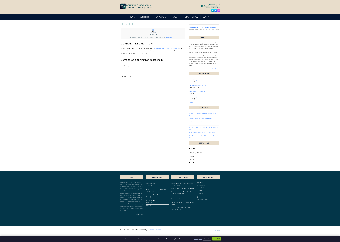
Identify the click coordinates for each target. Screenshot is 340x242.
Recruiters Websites (154, 230)
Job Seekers (144, 17)
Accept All (217, 239)
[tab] (191, 23)
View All (191, 102)
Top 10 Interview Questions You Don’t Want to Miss (202, 132)
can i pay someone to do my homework (166, 48)
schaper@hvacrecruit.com (211, 6)
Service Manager (193, 80)
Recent (196, 23)
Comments (201, 23)
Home (132, 17)
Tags (207, 23)
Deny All (206, 239)
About (175, 17)
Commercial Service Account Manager (199, 85)
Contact (206, 17)
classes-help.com (170, 37)
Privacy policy (198, 239)
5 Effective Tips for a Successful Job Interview (200, 118)
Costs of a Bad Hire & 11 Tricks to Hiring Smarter (202, 27)
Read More (215, 69)
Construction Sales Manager (197, 91)
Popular (191, 23)
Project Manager (193, 97)
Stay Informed (191, 17)
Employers (161, 17)
